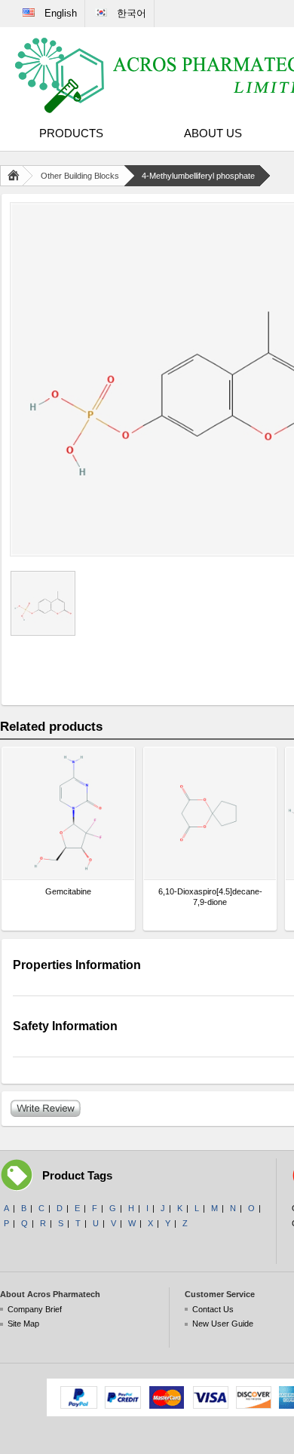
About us (213, 133)
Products (71, 133)
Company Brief (35, 1309)
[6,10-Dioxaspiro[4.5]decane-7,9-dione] (210, 813)
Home (16, 175)
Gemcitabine (68, 891)
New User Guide (222, 1323)
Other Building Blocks (80, 175)
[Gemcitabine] (68, 813)
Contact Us (213, 1309)
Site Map (23, 1323)
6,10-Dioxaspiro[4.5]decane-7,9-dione (210, 896)
